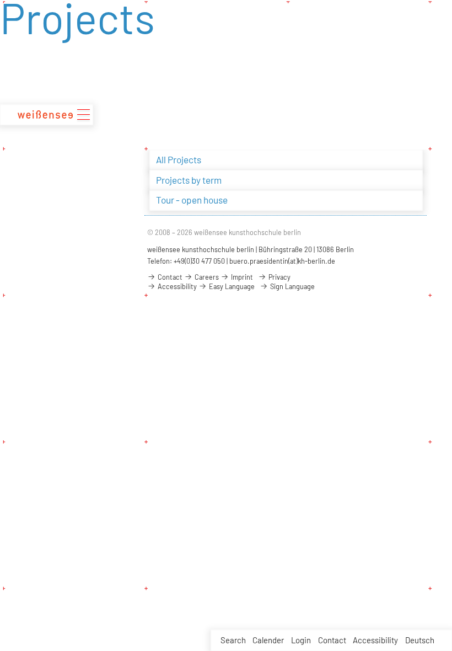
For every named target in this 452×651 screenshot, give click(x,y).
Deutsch (419, 640)
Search (233, 640)
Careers (206, 277)
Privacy (278, 277)
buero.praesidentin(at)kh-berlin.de (282, 261)
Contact (332, 640)
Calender (268, 640)
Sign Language (291, 286)
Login (301, 640)
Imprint (241, 277)
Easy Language (231, 286)
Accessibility (375, 640)
